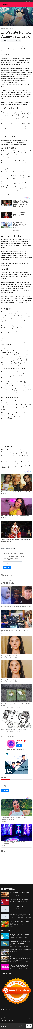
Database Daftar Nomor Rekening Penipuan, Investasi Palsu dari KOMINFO (20, 943)
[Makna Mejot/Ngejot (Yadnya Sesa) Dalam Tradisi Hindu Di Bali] (16, 693)
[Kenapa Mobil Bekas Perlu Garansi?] (5, 909)
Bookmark (11, 40)
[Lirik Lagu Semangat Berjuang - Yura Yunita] (16, 669)
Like (4, 40)
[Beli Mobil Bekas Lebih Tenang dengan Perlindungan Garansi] (5, 902)
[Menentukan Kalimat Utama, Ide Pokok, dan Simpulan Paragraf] (5, 967)
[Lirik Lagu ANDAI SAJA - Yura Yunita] (16, 645)
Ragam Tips (21, 741)
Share (19, 40)
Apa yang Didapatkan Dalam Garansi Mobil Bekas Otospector (20, 915)
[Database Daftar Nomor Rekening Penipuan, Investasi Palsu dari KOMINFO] (5, 943)
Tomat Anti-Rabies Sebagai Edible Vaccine (20, 922)
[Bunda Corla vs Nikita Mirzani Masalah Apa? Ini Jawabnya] (16, 619)
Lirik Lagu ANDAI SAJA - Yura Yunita (11, 656)
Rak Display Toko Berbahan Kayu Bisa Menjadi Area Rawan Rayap (19, 893)
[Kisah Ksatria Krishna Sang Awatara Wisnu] (16, 719)
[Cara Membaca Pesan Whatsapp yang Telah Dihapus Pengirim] (5, 936)
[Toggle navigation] (29, 4)
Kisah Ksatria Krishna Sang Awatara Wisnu (13, 730)
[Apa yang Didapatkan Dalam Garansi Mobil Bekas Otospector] (5, 916)
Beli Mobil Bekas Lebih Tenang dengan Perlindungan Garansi (19, 900)
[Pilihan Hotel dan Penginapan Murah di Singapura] (5, 952)
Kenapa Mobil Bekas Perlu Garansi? (20, 907)
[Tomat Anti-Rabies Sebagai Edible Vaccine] (5, 924)
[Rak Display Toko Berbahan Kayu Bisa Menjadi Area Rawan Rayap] (5, 894)
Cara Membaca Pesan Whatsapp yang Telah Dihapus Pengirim (19, 935)
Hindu (4, 686)
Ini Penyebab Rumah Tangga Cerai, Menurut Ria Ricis (16, 606)
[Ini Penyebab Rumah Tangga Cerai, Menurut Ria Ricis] (16, 595)
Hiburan (4, 588)
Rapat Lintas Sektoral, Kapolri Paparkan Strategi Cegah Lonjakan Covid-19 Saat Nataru (20, 958)
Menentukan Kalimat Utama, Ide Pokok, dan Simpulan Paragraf (19, 966)
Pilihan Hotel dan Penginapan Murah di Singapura (20, 950)
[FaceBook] (17, 743)
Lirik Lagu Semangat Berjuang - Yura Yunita (13, 680)
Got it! (29, 1026)
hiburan (13, 548)
